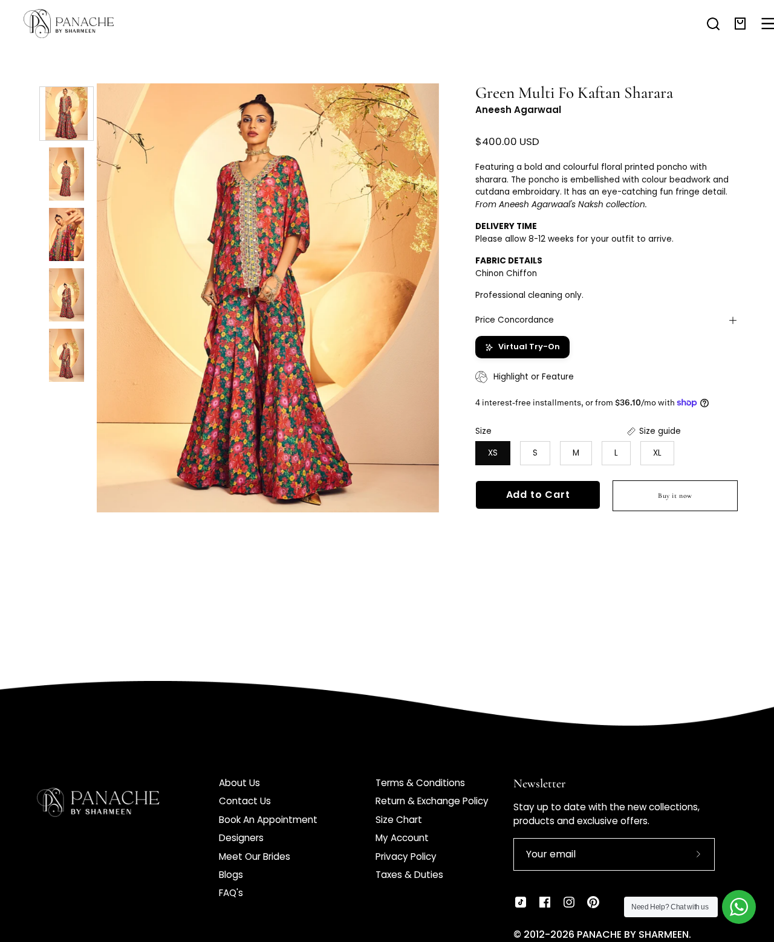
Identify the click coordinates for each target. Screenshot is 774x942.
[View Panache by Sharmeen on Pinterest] (593, 902)
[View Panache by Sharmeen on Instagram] (569, 902)
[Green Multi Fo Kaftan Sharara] (66, 113)
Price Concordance (514, 320)
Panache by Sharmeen (633, 934)
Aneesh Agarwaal (518, 109)
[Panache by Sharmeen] (81, 23)
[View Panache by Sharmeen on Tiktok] (520, 902)
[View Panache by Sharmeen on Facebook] (545, 902)
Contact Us (245, 801)
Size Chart (399, 819)
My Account (402, 837)
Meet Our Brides (254, 856)
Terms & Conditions (420, 782)
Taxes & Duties (409, 874)
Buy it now (675, 495)
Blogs (231, 874)
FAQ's (231, 892)
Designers (241, 837)
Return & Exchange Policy (432, 801)
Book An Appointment (268, 819)
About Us (239, 782)
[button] (713, 23)
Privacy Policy (406, 856)
